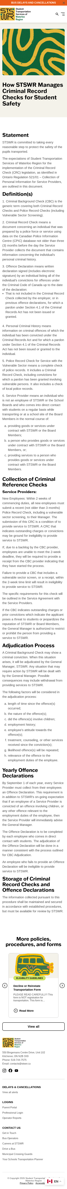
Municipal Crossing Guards (17, 1154)
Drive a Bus (8, 1148)
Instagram (4, 1071)
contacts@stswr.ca (20, 1063)
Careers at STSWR (13, 1143)
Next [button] (62, 985)
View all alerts (10, 1092)
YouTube (16, 1071)
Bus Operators (10, 1138)
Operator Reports (11, 1118)
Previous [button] (5, 985)
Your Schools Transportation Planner (22, 1159)
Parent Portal (9, 1107)
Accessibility (41, 1183)
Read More (26, 1010)
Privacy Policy (26, 1183)
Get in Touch (9, 1133)
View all (33, 1026)
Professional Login (12, 1112)
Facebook (10, 1071)
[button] (64, 3)
